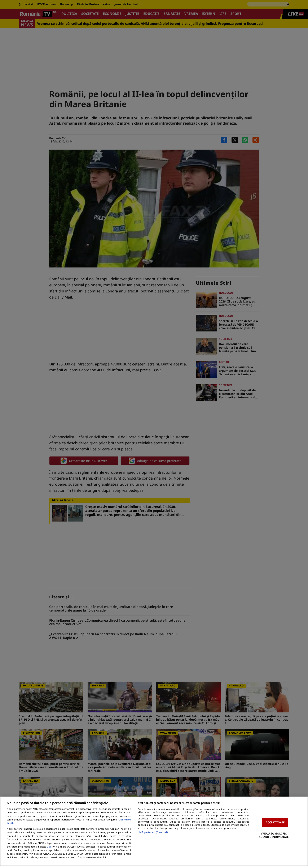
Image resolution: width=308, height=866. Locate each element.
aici (49, 846)
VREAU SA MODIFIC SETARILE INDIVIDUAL (273, 835)
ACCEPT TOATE (275, 822)
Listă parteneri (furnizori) (153, 832)
